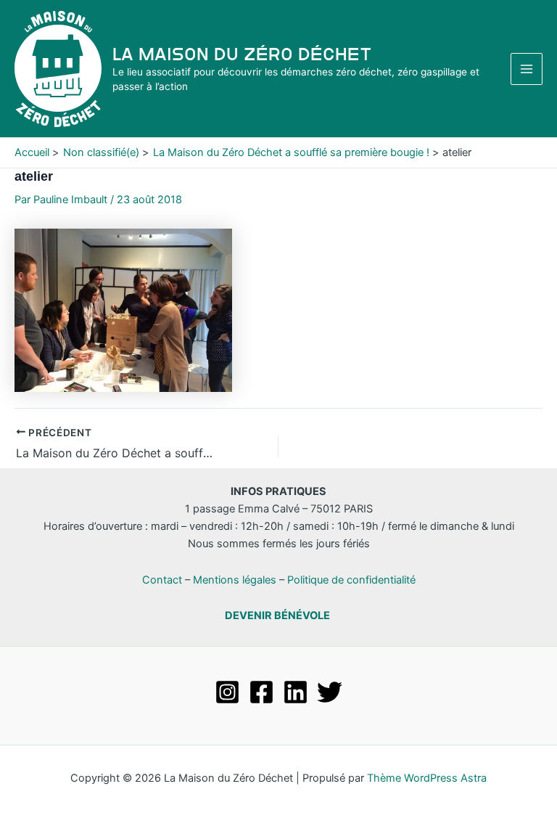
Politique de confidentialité (351, 579)
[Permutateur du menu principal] (526, 69)
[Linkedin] (295, 692)
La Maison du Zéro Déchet (242, 54)
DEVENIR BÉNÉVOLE (277, 615)
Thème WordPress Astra (427, 778)
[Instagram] (227, 692)
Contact (162, 579)
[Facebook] (261, 692)
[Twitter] (329, 692)
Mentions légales (234, 579)
